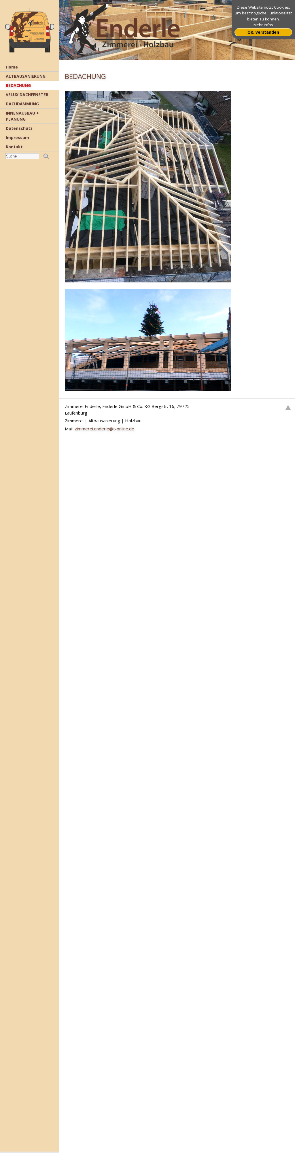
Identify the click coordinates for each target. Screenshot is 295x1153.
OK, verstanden (263, 32)
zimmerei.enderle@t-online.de (104, 429)
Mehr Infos (263, 24)
